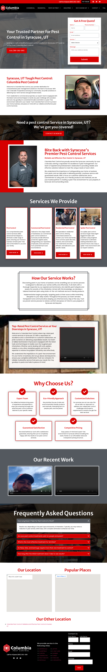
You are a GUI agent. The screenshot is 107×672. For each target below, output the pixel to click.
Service (72, 39)
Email (71, 32)
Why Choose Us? (81, 8)
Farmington (43, 655)
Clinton (42, 653)
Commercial (30, 8)
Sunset (54, 655)
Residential (41, 8)
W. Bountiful (56, 660)
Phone (70, 644)
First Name (72, 636)
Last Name (84, 636)
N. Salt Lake (56, 651)
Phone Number (89, 25)
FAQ (104, 8)
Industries (67, 8)
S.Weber (55, 653)
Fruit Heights (43, 658)
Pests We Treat (53, 8)
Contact (95, 8)
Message (73, 47)
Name (72, 25)
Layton (54, 649)
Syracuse (55, 658)
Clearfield (43, 651)
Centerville (43, 649)
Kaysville (42, 660)
